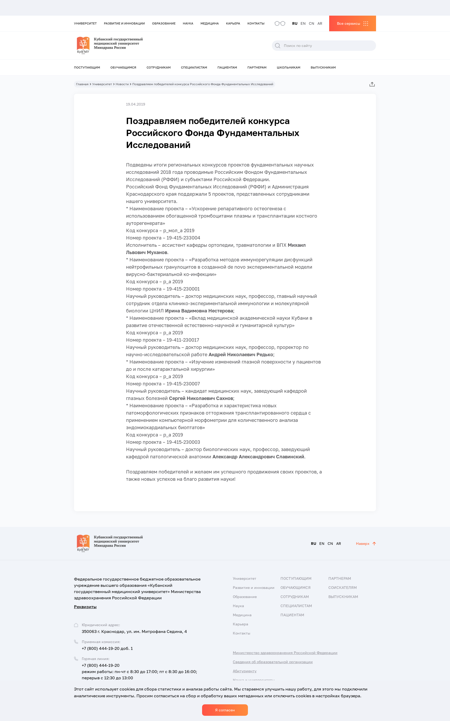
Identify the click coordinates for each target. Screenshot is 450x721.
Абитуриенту (245, 671)
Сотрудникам (159, 67)
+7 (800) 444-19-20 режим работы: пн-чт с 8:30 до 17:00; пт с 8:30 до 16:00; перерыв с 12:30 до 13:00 (139, 671)
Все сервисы (348, 23)
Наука (188, 23)
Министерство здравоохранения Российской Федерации (285, 652)
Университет (85, 23)
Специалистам (194, 67)
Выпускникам (323, 67)
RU (294, 23)
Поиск (277, 45)
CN (311, 23)
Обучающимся (123, 67)
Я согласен (225, 710)
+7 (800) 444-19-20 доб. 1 (107, 648)
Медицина (210, 23)
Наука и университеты (253, 680)
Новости (122, 84)
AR (319, 23)
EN (303, 23)
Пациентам (227, 67)
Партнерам (256, 67)
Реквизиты (85, 606)
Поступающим (87, 67)
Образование (164, 23)
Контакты (256, 23)
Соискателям (342, 587)
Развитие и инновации (124, 23)
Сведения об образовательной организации (273, 662)
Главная (82, 84)
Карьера (233, 23)
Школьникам (288, 67)
